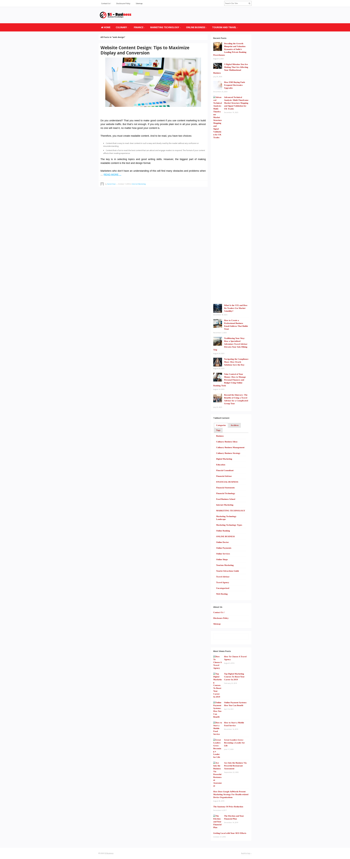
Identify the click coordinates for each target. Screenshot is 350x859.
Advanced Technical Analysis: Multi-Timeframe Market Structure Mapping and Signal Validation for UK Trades (236, 103)
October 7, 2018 (124, 184)
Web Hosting (222, 594)
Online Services (223, 554)
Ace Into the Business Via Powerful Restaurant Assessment (235, 766)
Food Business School (225, 499)
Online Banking (223, 531)
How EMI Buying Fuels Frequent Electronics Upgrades (234, 85)
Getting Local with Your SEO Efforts (229, 833)
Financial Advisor (224, 476)
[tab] (221, 425)
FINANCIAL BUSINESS (227, 482)
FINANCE (138, 27)
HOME (106, 27)
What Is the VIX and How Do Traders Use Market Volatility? (235, 308)
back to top (245, 853)
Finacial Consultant (225, 470)
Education (220, 465)
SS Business (108, 853)
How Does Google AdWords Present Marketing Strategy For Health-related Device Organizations (230, 794)
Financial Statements (225, 488)
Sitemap (139, 3)
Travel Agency (222, 582)
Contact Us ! (106, 3)
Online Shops (222, 559)
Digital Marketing (224, 459)
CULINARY (121, 27)
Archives (235, 425)
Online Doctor (222, 542)
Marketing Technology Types (229, 525)
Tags (218, 430)
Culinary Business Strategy (228, 453)
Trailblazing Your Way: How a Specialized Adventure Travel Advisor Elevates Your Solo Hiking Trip (230, 344)
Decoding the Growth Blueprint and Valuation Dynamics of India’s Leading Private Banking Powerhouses (229, 49)
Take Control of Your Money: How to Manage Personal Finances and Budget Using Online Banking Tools (229, 380)
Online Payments (223, 548)
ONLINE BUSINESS (195, 27)
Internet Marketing (139, 184)
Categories (221, 425)
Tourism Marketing (225, 565)
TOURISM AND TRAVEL (224, 27)
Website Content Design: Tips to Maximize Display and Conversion (144, 50)
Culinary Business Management (230, 447)
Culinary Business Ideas (226, 442)
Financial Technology (225, 493)
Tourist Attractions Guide (227, 571)
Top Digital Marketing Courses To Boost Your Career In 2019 (234, 677)
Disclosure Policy (123, 3)
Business (220, 436)
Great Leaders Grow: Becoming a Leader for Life (234, 743)
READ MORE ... (112, 174)
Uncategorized (222, 588)
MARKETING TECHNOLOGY (164, 27)
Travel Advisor (223, 577)
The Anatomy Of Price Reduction (228, 807)
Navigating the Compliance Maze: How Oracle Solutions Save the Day (236, 362)
